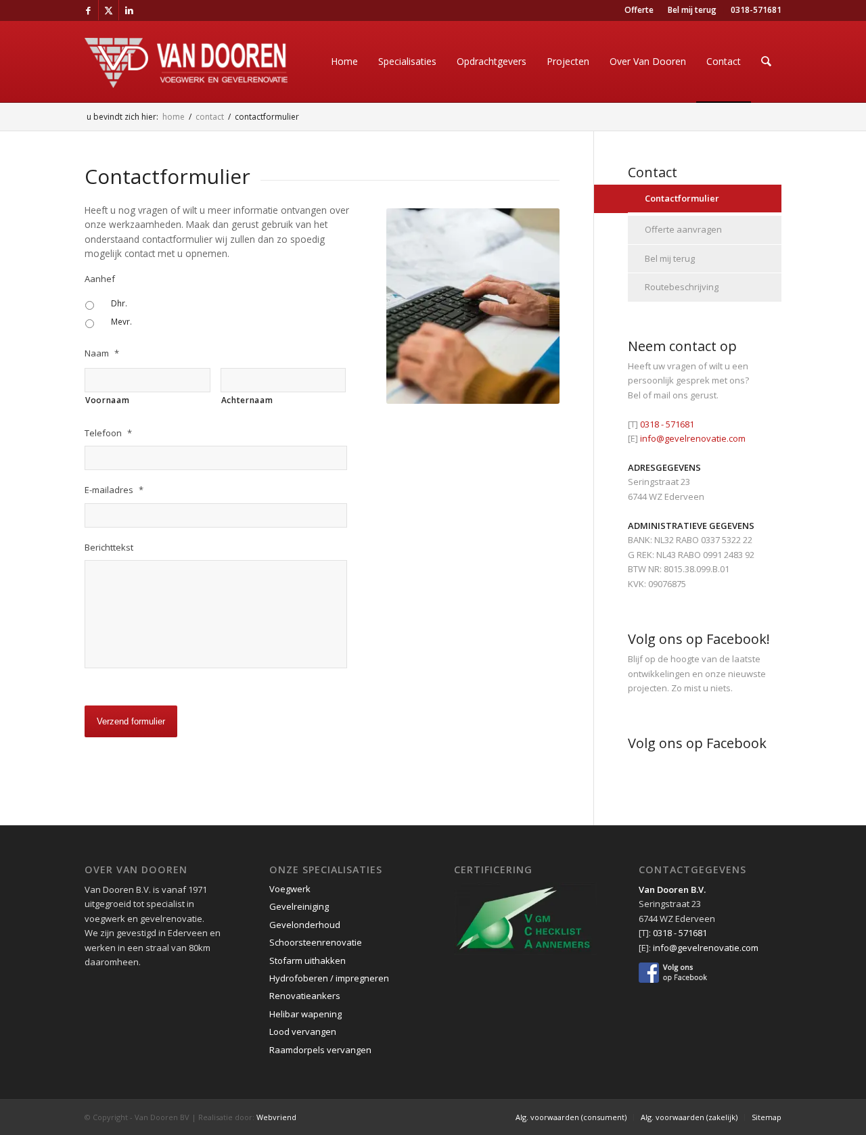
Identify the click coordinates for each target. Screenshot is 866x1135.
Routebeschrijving (682, 287)
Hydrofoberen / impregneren (329, 978)
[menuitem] (639, 10)
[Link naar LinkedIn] (129, 10)
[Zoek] (766, 61)
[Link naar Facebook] (88, 10)
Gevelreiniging (299, 906)
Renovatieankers (304, 996)
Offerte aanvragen (683, 229)
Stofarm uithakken (307, 960)
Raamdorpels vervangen (320, 1050)
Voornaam (107, 400)
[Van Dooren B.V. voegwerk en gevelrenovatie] (186, 78)
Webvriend (276, 1117)
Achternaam (247, 400)
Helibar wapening (305, 1014)
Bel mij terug (670, 258)
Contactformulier (682, 198)
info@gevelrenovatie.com (693, 438)
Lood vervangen (302, 1031)
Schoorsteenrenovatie (315, 942)
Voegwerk (290, 889)
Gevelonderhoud (304, 925)
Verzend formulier (131, 721)
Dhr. (119, 303)
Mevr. (121, 321)
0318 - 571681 (667, 424)
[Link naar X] (108, 10)
